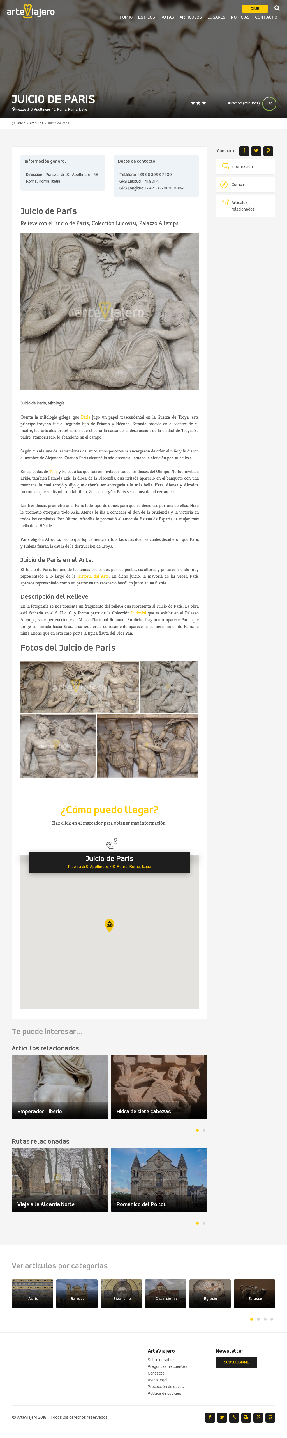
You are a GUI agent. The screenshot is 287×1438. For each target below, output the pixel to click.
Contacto (266, 17)
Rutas (167, 17)
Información (242, 166)
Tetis (53, 471)
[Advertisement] (246, 307)
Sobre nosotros (162, 1360)
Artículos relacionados (243, 206)
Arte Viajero (31, 11)
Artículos (191, 17)
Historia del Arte (93, 576)
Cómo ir (238, 184)
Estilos (146, 17)
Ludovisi (138, 613)
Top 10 (126, 17)
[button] (109, 925)
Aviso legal (158, 1380)
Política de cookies (164, 1393)
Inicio (21, 123)
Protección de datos (166, 1387)
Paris (85, 417)
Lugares (216, 17)
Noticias (240, 17)
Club (255, 9)
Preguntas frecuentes (168, 1366)
